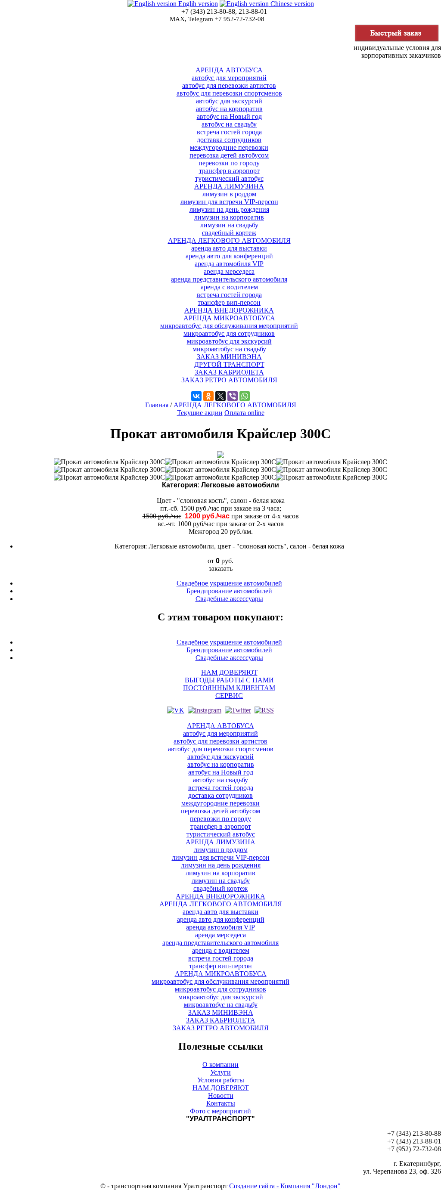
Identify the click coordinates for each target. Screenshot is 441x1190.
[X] (220, 396)
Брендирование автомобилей (229, 591)
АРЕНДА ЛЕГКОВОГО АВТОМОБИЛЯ (235, 405)
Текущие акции (200, 412)
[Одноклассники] (208, 396)
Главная (156, 405)
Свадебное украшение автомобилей (229, 583)
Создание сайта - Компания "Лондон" (285, 1186)
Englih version (197, 3)
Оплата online (244, 412)
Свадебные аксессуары (229, 598)
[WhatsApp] (244, 396)
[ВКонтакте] (196, 396)
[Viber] (232, 396)
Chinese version (291, 3)
